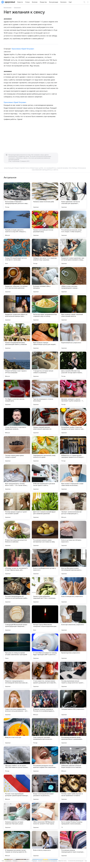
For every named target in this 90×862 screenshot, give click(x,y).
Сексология (17, 7)
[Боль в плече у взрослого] (45, 844)
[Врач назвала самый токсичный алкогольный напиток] (73, 308)
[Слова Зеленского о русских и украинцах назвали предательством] (17, 421)
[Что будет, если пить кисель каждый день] (17, 393)
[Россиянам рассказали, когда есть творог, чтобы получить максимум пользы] (73, 224)
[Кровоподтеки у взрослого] (73, 647)
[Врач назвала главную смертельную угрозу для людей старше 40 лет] (45, 336)
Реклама (15, 860)
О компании (8, 860)
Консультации (7, 7)
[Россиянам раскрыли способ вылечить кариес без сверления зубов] (45, 759)
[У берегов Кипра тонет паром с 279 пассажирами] (17, 365)
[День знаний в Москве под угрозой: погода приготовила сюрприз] (73, 365)
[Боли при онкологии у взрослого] (73, 618)
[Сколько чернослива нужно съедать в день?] (17, 449)
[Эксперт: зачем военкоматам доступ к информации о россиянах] (73, 506)
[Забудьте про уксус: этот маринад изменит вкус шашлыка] (45, 252)
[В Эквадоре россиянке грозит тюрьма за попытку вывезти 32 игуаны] (17, 844)
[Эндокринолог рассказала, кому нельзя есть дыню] (45, 449)
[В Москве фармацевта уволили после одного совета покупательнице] (45, 477)
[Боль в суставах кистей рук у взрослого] (73, 534)
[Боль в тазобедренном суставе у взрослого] (45, 562)
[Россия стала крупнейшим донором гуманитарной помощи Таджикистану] (17, 788)
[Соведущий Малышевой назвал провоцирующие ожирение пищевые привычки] (17, 618)
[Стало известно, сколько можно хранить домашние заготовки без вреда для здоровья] (45, 675)
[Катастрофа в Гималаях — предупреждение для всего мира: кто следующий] (17, 195)
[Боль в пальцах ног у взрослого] (73, 590)
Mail (3, 860)
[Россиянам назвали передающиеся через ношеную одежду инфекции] (73, 844)
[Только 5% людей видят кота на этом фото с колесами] (17, 252)
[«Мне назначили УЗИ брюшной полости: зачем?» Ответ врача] (45, 816)
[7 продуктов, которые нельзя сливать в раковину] (45, 365)
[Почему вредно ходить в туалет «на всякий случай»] (17, 506)
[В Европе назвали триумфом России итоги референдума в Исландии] (45, 703)
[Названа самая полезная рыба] (45, 195)
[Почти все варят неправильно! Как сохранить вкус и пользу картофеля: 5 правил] (45, 308)
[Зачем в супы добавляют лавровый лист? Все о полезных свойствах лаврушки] (45, 590)
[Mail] (2, 2)
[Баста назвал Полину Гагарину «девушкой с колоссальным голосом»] (73, 816)
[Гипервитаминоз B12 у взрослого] (73, 703)
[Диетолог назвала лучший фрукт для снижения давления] (45, 506)
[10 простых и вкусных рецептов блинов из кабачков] (17, 534)
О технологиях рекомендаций (75, 860)
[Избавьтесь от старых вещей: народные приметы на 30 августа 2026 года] (73, 449)
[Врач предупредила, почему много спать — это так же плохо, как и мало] (17, 477)
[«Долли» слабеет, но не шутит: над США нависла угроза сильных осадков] (17, 759)
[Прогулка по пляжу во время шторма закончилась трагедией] (17, 647)
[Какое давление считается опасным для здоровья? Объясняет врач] (73, 195)
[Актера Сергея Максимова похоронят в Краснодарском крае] (45, 618)
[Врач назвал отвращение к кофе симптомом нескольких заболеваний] (73, 477)
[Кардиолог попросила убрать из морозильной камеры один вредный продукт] (17, 308)
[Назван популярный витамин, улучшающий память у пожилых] (17, 336)
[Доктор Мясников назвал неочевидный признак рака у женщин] (73, 562)
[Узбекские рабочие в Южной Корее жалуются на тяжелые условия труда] (73, 759)
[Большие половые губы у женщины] (45, 280)
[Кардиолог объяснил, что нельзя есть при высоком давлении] (17, 280)
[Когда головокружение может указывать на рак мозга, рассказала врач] (45, 788)
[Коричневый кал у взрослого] (73, 336)
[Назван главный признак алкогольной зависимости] (45, 421)
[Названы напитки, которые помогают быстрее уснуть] (17, 816)
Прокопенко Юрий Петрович (23, 49)
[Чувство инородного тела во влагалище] (45, 393)
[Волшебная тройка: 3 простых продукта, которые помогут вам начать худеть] (73, 421)
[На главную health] (9, 2)
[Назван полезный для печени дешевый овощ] (45, 224)
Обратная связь (62, 860)
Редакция (34, 860)
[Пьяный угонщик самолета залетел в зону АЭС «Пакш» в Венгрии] (17, 224)
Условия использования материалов (47, 860)
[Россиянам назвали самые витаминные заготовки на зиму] (45, 534)
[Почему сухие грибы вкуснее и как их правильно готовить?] (73, 788)
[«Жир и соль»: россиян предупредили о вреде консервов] (73, 280)
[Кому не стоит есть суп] (17, 731)
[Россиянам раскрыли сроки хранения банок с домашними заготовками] (73, 731)
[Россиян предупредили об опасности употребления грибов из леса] (17, 590)
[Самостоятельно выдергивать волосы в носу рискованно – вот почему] (17, 703)
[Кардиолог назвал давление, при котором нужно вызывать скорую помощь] (73, 252)
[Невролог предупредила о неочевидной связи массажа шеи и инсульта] (17, 675)
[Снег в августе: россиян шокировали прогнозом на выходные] (45, 731)
